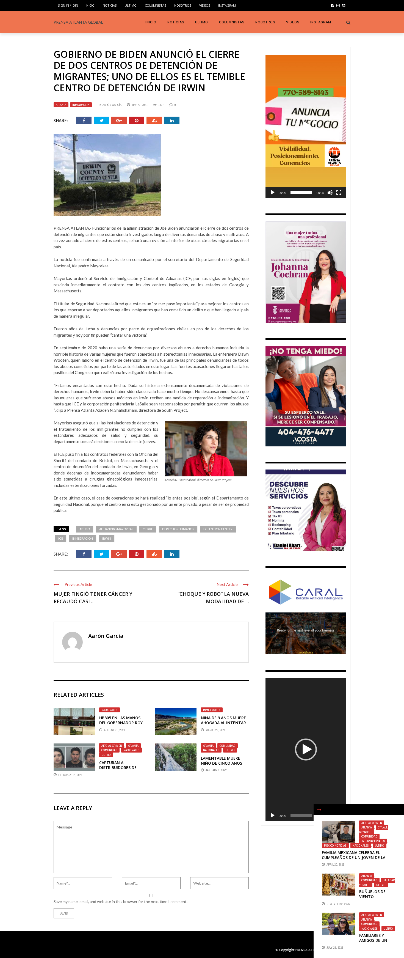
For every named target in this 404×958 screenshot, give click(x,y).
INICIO (90, 5)
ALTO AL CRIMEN (111, 746)
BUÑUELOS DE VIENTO (372, 894)
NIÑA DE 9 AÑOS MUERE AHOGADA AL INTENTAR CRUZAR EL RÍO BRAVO (223, 722)
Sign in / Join (68, 5)
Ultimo (131, 5)
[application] (305, 126)
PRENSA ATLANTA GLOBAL (78, 22)
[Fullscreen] (339, 192)
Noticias (110, 5)
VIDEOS (204, 5)
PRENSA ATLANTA (309, 950)
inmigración (82, 538)
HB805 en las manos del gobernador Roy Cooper (121, 722)
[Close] (319, 809)
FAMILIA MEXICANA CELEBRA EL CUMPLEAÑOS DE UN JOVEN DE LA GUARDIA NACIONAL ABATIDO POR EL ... (359, 857)
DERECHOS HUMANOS (178, 529)
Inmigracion (81, 105)
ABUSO (84, 529)
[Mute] (330, 192)
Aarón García (112, 105)
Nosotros (182, 5)
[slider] (301, 192)
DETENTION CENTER (218, 529)
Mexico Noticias (335, 845)
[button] (306, 127)
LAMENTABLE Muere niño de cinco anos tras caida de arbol (222, 763)
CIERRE (148, 529)
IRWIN (106, 538)
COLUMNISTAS (155, 5)
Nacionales (109, 710)
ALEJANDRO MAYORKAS (116, 529)
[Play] (272, 192)
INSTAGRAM (227, 5)
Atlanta (61, 105)
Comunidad (109, 750)
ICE (60, 538)
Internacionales (373, 841)
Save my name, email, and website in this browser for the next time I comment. (120, 901)
